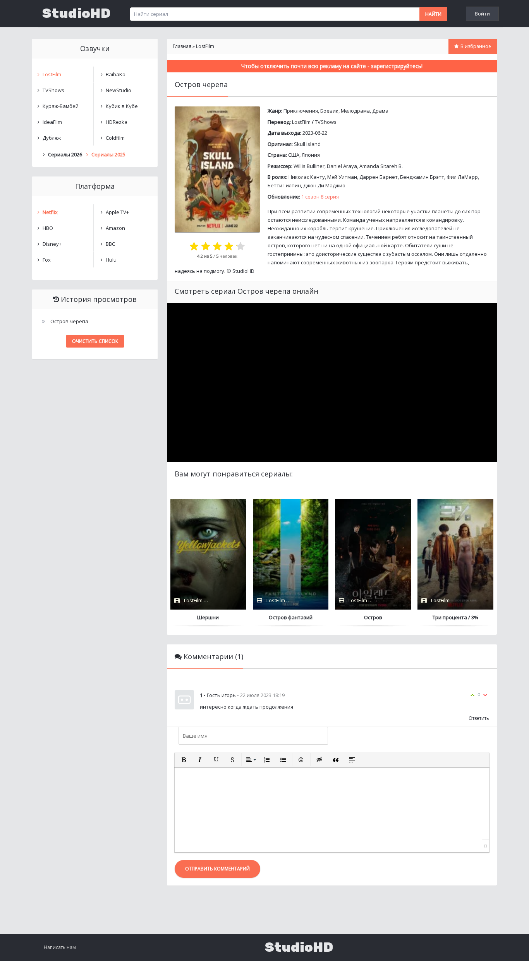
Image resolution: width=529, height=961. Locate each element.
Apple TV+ (117, 212)
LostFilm (301, 121)
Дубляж (52, 137)
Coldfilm (115, 137)
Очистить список (95, 341)
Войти (482, 13)
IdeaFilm (52, 121)
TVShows (326, 121)
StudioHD (76, 13)
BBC (110, 243)
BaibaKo (115, 74)
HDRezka (116, 121)
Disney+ (52, 243)
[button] (183, 759)
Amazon (115, 227)
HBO (48, 227)
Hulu (111, 259)
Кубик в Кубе (122, 106)
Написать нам (60, 947)
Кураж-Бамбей (61, 106)
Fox (47, 259)
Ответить (479, 718)
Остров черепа (69, 321)
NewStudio (118, 90)
